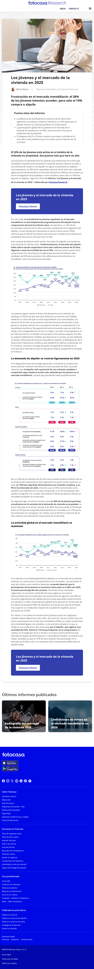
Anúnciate (6, 881)
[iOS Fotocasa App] (10, 762)
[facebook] (3, 780)
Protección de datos (10, 959)
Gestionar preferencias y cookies (15, 817)
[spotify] (29, 780)
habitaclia (15, 939)
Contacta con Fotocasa (11, 884)
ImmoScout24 (26, 939)
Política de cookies (9, 963)
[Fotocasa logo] (46, 755)
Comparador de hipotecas (12, 861)
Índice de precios (9, 844)
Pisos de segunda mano (11, 833)
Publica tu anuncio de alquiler (14, 918)
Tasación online (8, 854)
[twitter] (12, 780)
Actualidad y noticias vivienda (14, 864)
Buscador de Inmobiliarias (13, 850)
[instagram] (7, 780)
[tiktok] (25, 780)
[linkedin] (21, 780)
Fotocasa (5, 939)
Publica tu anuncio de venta (13, 921)
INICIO (63, 9)
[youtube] (16, 780)
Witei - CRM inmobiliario (12, 901)
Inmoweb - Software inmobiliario (15, 898)
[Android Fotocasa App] (10, 768)
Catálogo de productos (11, 925)
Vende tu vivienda (9, 928)
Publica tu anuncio (9, 915)
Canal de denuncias (10, 820)
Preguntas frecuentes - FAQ (13, 806)
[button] (90, 8)
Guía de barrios (8, 847)
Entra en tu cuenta (9, 895)
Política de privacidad (11, 810)
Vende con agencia (9, 857)
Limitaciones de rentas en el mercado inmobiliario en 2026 (70, 723)
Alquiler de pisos (9, 840)
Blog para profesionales (11, 891)
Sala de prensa (8, 803)
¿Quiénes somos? (9, 796)
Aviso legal (6, 954)
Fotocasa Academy (9, 888)
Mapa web (6, 800)
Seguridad (6, 813)
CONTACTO (74, 9)
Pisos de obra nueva (10, 837)
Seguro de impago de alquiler (14, 868)
